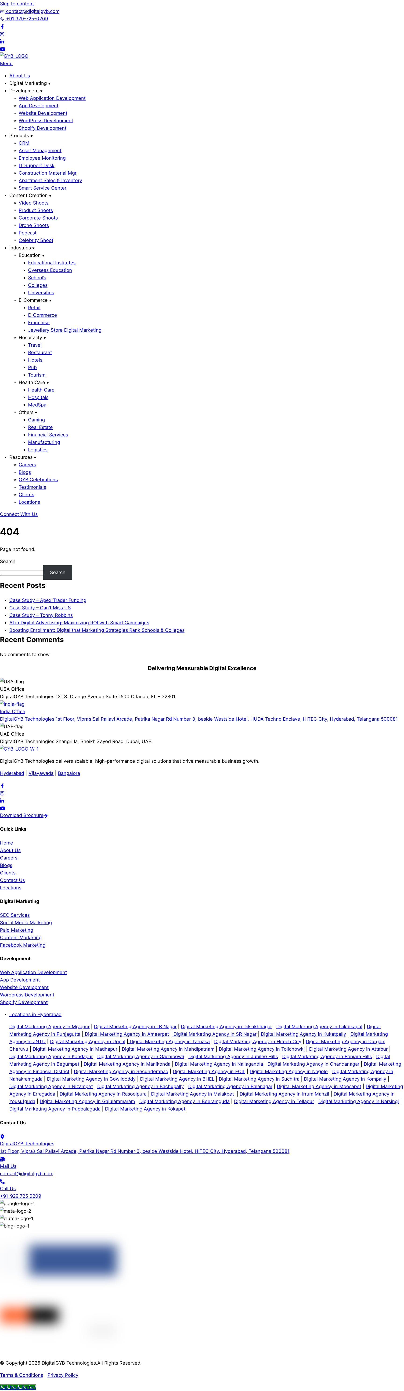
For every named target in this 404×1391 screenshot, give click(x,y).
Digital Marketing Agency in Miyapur (49, 1026)
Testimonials (32, 487)
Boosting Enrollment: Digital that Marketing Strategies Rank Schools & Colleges (96, 630)
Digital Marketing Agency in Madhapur (75, 1049)
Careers (27, 464)
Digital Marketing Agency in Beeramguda (184, 1101)
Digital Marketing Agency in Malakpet (192, 1094)
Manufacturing (44, 442)
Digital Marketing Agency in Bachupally (140, 1086)
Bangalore (69, 773)
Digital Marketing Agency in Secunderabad (121, 1071)
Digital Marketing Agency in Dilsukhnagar (226, 1026)
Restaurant (40, 352)
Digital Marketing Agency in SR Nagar (214, 1034)
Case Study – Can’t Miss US (40, 608)
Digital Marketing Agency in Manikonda (127, 1064)
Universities (41, 292)
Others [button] (26, 412)
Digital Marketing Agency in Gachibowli (140, 1056)
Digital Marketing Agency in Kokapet (145, 1109)
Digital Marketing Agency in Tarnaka (169, 1041)
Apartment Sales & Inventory (50, 180)
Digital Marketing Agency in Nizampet (51, 1086)
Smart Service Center (42, 188)
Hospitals (38, 397)
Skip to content (17, 4)
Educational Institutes (52, 263)
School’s (37, 277)
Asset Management (40, 150)
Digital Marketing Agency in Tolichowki (262, 1049)
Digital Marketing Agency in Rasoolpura (103, 1094)
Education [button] (30, 255)
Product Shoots (36, 210)
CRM (24, 143)
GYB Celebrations (38, 479)
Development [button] (24, 90)
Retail (34, 307)
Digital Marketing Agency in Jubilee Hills (233, 1056)
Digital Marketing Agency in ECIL (209, 1071)
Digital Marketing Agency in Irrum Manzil (284, 1094)
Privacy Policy (62, 1375)
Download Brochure (21, 815)
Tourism (36, 375)
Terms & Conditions (21, 1375)
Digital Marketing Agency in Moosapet (319, 1086)
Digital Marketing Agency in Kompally (345, 1079)
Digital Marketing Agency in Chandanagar (313, 1064)
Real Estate (40, 427)
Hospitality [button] (30, 337)
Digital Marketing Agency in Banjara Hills (327, 1056)
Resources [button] (20, 457)
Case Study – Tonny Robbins (41, 615)
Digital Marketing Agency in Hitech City (257, 1041)
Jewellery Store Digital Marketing (64, 330)
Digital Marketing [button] (28, 83)
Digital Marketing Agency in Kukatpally (303, 1034)
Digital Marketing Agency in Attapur (348, 1049)
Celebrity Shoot (36, 240)
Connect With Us (19, 514)
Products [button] (19, 135)
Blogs (25, 472)
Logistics (37, 450)
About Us (19, 76)
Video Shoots (33, 203)
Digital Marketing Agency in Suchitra (259, 1079)
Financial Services (48, 435)
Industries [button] (20, 248)
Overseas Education (50, 270)
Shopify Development (42, 128)
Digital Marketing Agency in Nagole (289, 1071)
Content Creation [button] (28, 195)
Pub (32, 367)
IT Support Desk (36, 165)
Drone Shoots (34, 225)
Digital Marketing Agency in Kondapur (51, 1056)
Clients (26, 494)
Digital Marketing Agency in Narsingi (358, 1101)
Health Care (41, 390)
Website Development (43, 113)
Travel (35, 345)
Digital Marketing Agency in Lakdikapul (319, 1026)
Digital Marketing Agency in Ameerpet (126, 1034)
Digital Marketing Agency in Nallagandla (219, 1064)
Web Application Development (52, 98)
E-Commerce (42, 315)
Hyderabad (12, 773)
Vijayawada (41, 773)
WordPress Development (46, 120)
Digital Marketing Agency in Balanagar (230, 1086)
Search (7, 561)
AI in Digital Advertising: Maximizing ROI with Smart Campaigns (79, 622)
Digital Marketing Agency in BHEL (177, 1079)
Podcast (27, 233)
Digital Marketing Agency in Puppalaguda (55, 1109)
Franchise (39, 322)
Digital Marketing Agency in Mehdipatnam (168, 1049)
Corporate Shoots (38, 218)
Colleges (37, 285)
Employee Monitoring (42, 158)
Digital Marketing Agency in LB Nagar (135, 1026)
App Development (38, 105)
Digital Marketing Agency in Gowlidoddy (91, 1079)
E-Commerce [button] (33, 300)
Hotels (35, 360)
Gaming (36, 420)
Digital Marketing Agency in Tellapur (274, 1101)
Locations (29, 502)
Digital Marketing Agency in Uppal (87, 1041)
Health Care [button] (32, 382)
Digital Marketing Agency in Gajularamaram (87, 1101)
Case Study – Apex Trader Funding (47, 600)
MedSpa (37, 405)
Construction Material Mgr (47, 173)
